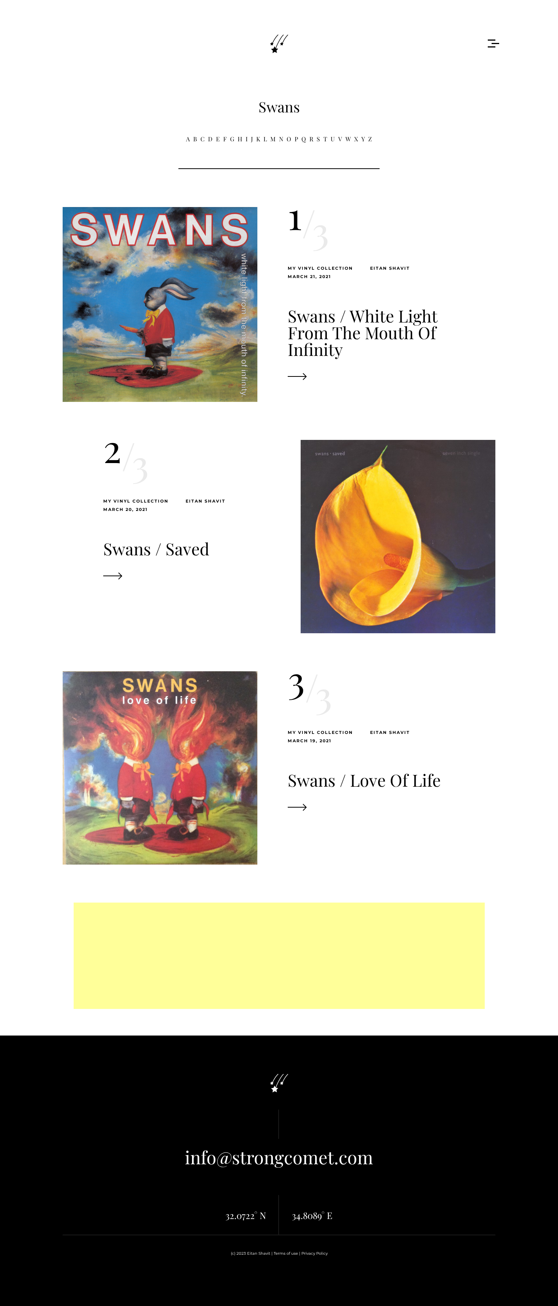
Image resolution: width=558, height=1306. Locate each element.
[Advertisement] (279, 956)
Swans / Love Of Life (364, 779)
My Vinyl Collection (320, 268)
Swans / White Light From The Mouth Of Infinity (362, 332)
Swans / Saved (156, 548)
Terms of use (286, 1253)
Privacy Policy (314, 1253)
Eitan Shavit (390, 268)
